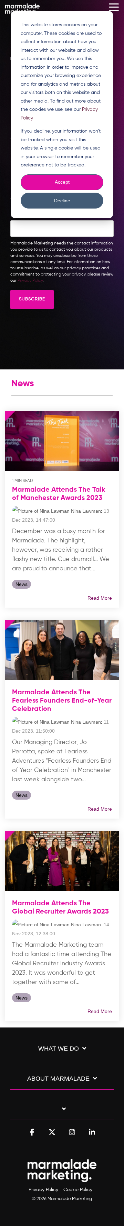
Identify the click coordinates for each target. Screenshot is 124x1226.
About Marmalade (58, 1078)
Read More (99, 598)
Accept (62, 182)
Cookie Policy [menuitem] (77, 1189)
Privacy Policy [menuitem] (43, 1189)
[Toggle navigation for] (62, 1112)
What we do (58, 1048)
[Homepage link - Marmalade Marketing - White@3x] (62, 1178)
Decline (62, 200)
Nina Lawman (85, 511)
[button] (114, 6)
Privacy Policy (30, 281)
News (22, 584)
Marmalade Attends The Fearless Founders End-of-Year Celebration (62, 701)
